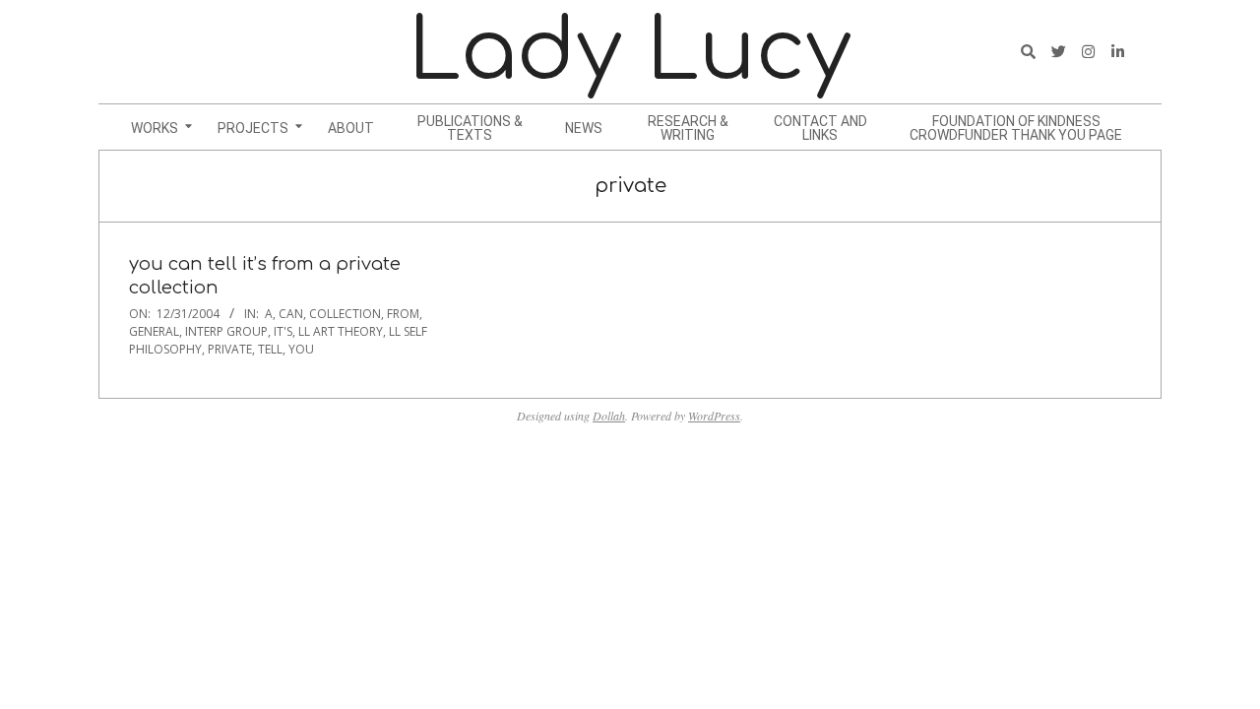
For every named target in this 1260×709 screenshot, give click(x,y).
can (291, 313)
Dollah (609, 415)
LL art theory (340, 331)
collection (345, 313)
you (301, 349)
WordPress (714, 415)
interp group (226, 331)
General (154, 331)
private (230, 349)
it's (283, 331)
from (403, 313)
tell (270, 349)
